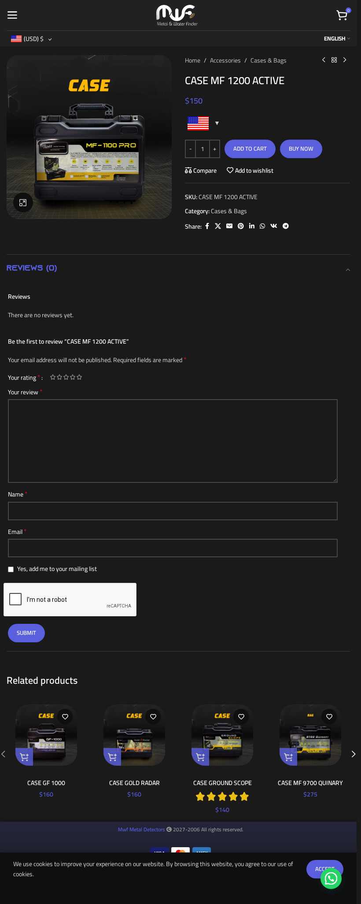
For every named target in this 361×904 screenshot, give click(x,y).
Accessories (225, 60)
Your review (25, 392)
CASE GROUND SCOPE (222, 783)
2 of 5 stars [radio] (59, 377)
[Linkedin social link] (252, 226)
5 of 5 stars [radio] (79, 377)
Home (192, 60)
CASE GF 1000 (46, 783)
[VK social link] (274, 226)
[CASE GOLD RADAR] (134, 735)
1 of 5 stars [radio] (52, 377)
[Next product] (344, 60)
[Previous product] (323, 60)
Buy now (301, 148)
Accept (325, 868)
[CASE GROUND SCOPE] (222, 735)
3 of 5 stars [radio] (66, 377)
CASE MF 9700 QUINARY (310, 783)
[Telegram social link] (285, 226)
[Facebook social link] (207, 226)
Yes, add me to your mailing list (56, 569)
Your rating (24, 377)
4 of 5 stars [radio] (72, 377)
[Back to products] (334, 60)
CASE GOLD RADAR (134, 783)
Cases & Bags (268, 60)
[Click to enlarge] (23, 202)
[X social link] (218, 226)
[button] (24, 757)
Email (17, 532)
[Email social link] (229, 226)
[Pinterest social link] (241, 226)
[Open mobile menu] (12, 15)
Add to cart (250, 148)
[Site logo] (177, 14)
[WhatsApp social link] (262, 226)
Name (18, 494)
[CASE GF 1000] (46, 735)
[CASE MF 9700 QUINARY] (310, 735)
